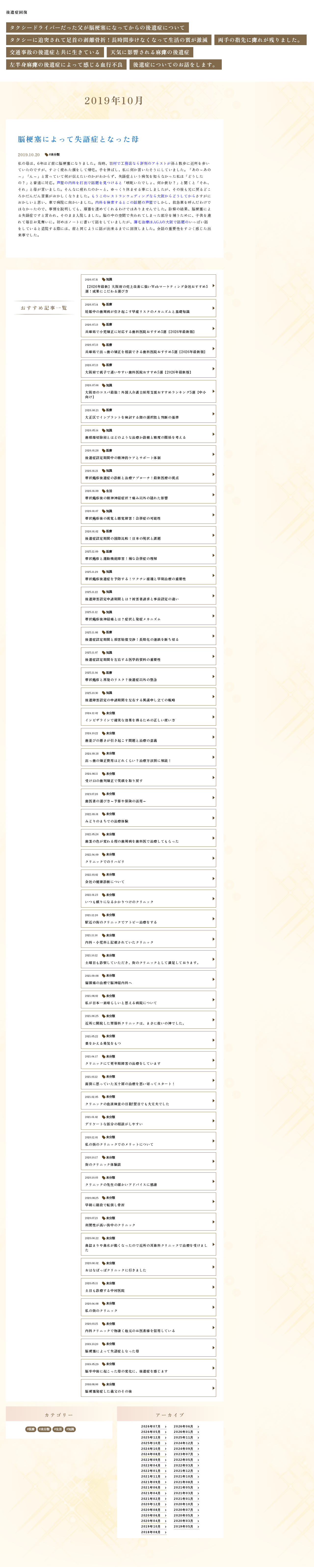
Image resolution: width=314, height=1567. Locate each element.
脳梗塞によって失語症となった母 (78, 139)
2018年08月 (151, 1532)
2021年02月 (151, 1499)
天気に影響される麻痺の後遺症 (150, 52)
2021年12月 (184, 1471)
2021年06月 (151, 1487)
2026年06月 (184, 1426)
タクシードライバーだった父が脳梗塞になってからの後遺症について (97, 27)
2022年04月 (151, 1465)
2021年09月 (151, 1482)
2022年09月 (151, 1460)
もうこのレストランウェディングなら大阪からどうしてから (143, 195)
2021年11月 (151, 1476)
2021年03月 (184, 1493)
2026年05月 (151, 1432)
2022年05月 (184, 1460)
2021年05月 (184, 1487)
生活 (59, 1429)
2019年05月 (184, 1526)
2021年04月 (151, 1493)
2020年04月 (151, 1521)
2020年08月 (151, 1510)
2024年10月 (151, 1449)
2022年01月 (151, 1471)
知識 (71, 1429)
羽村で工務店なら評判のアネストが (140, 163)
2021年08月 (184, 1482)
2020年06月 (151, 1515)
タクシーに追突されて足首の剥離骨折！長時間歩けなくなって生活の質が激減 (109, 39)
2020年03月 (184, 1521)
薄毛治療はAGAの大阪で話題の (161, 221)
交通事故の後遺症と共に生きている (55, 52)
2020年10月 (184, 1504)
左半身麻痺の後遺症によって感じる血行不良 (66, 64)
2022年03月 (184, 1465)
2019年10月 (151, 1526)
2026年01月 (184, 1432)
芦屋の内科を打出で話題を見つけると (89, 182)
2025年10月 (151, 1443)
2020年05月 (184, 1515)
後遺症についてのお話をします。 (175, 64)
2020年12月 (151, 1504)
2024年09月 (184, 1449)
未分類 (45, 1429)
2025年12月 (151, 1437)
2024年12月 (184, 1443)
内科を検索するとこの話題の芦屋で (126, 202)
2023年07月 (184, 1454)
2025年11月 (184, 1437)
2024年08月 (151, 1454)
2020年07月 (184, 1510)
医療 (32, 1429)
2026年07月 (151, 1426)
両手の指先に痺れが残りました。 (260, 39)
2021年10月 (184, 1476)
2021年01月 (184, 1499)
